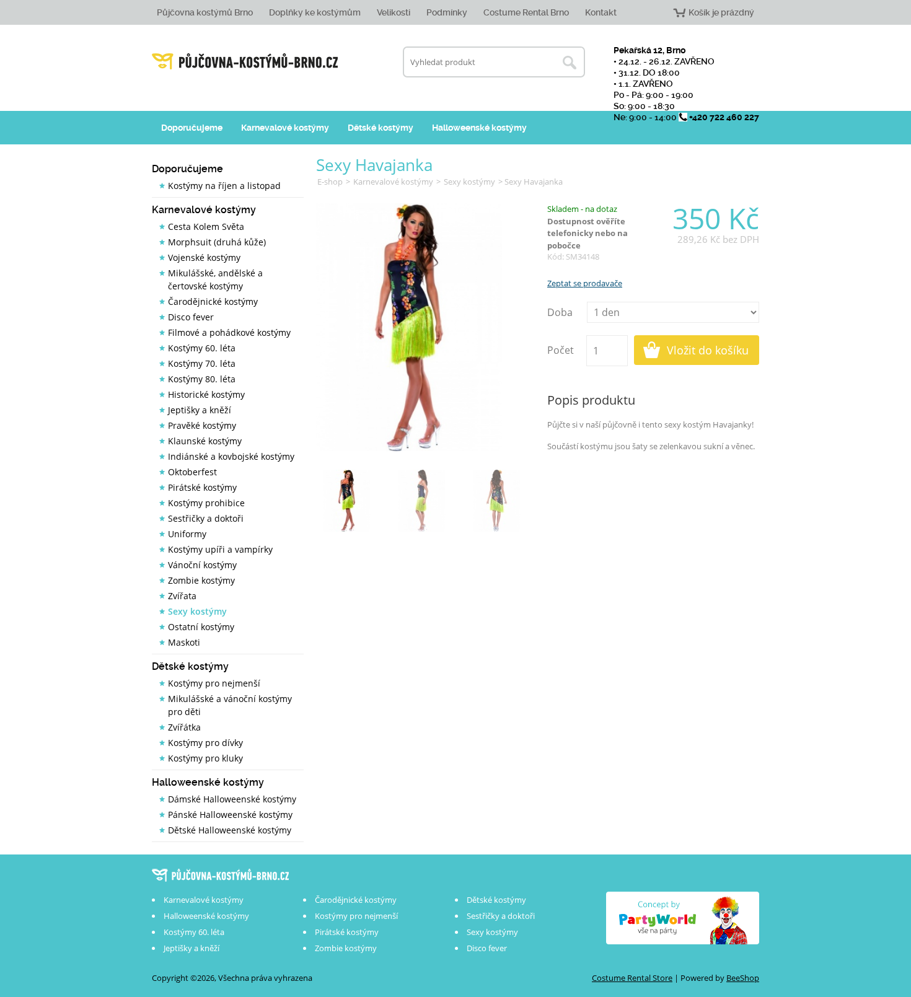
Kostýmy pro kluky (205, 758)
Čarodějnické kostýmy (213, 301)
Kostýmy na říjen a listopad (224, 185)
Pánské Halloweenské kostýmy (230, 814)
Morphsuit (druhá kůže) (217, 242)
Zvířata (182, 596)
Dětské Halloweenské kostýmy (229, 830)
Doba (560, 312)
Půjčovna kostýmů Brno (205, 12)
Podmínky (446, 12)
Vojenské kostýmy (204, 257)
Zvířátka (184, 727)
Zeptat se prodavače (584, 283)
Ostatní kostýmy (201, 627)
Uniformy (187, 534)
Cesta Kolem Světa (206, 226)
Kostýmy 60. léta (201, 348)
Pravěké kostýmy (202, 425)
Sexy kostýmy (197, 611)
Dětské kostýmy (380, 128)
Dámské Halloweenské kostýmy (232, 799)
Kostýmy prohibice (206, 503)
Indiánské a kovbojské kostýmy (231, 456)
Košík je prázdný (721, 12)
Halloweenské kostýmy (479, 128)
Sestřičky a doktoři (206, 518)
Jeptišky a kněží (199, 410)
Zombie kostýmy (201, 580)
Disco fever (191, 317)
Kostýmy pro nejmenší (214, 683)
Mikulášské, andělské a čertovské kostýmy (215, 279)
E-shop (330, 181)
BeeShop (742, 977)
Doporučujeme (191, 128)
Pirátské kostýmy (202, 487)
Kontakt (601, 12)
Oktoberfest (192, 472)
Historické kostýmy (206, 394)
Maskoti (184, 642)
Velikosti (393, 12)
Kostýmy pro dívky (205, 743)
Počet (560, 350)
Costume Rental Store (632, 977)
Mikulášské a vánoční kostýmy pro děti (230, 705)
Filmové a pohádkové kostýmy (229, 332)
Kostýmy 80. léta (201, 379)
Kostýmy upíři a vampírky (220, 549)
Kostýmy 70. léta (201, 363)
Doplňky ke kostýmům (315, 12)
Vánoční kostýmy (202, 565)
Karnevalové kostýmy (285, 128)
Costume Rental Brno (526, 12)
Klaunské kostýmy (205, 441)
